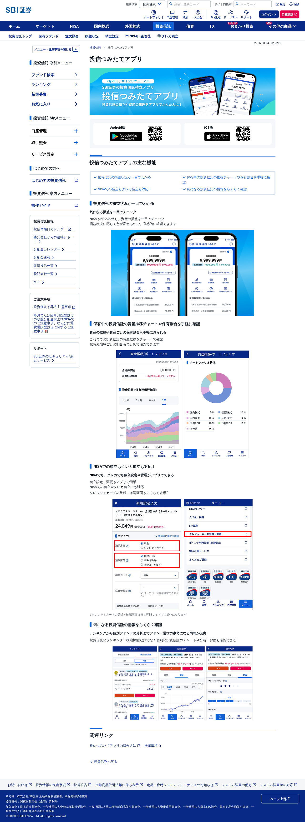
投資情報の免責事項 (51, 784)
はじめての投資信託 (48, 180)
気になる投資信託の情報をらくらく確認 (217, 188)
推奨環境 (151, 746)
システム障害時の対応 (276, 784)
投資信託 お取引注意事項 (52, 306)
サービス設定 (42, 154)
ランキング (41, 84)
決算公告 (80, 784)
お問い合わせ (18, 784)
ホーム (14, 26)
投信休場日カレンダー (50, 228)
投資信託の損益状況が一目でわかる (124, 177)
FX (212, 26)
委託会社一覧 (44, 273)
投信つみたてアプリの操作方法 (113, 746)
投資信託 (163, 26)
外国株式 (132, 26)
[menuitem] (280, 4)
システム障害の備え (237, 784)
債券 (190, 26)
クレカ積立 (170, 36)
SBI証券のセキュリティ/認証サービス (53, 358)
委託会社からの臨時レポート (54, 239)
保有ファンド (49, 36)
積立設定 (112, 36)
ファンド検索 (42, 74)
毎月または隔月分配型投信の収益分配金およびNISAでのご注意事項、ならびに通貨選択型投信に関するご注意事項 (54, 323)
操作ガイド (41, 205)
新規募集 (39, 94)
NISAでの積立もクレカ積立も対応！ (125, 188)
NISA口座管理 (140, 36)
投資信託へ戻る (105, 761)
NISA (74, 26)
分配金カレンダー (47, 249)
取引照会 (39, 142)
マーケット (45, 26)
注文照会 (72, 36)
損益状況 (92, 36)
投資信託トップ (20, 36)
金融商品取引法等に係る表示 (117, 784)
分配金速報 (42, 257)
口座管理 (39, 130)
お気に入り (41, 104)
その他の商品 (279, 25)
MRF (37, 281)
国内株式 (101, 26)
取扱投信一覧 (44, 265)
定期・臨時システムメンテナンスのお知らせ (180, 784)
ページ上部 (278, 798)
